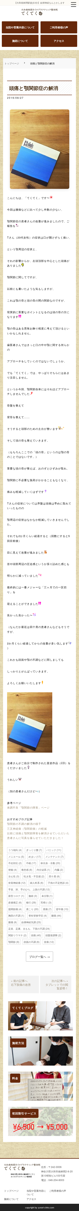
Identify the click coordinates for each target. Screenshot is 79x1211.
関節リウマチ (15, 935)
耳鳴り (44, 902)
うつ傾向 (13, 850)
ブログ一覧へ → (39, 956)
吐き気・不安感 (32, 876)
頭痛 (33, 935)
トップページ (11, 63)
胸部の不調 (14, 915)
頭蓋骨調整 (51, 935)
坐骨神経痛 (14, 882)
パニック (51, 850)
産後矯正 (13, 902)
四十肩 (52, 876)
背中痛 (59, 909)
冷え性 (12, 876)
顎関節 (12, 941)
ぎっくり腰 (32, 850)
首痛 (46, 941)
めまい (32, 856)
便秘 (10, 869)
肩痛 (45, 909)
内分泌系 (41, 869)
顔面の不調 (30, 941)
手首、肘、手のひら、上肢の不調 (26, 889)
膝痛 (10, 922)
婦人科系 (35, 882)
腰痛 (53, 915)
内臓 (56, 869)
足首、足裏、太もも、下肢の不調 (26, 928)
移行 (28, 902)
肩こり (29, 909)
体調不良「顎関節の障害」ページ (28, 807)
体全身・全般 (48, 863)
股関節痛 (13, 909)
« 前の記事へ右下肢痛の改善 (21, 982)
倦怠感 (25, 869)
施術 (31, 895)
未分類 (45, 895)
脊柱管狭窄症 (36, 915)
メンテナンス (52, 856)
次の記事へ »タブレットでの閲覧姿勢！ (56, 984)
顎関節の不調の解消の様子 (24, 824)
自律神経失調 (28, 922)
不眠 (28, 863)
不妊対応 (13, 863)
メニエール (14, 856)
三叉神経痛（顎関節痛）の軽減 (27, 828)
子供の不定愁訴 (56, 882)
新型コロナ (14, 895)
